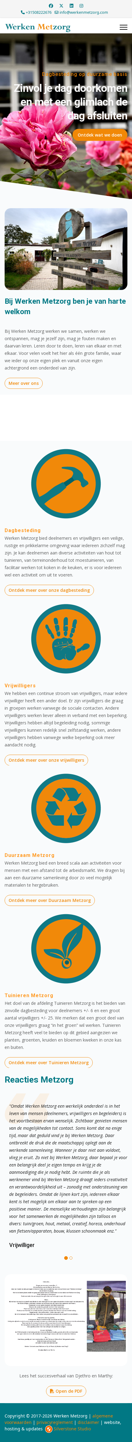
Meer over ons (24, 383)
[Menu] (123, 27)
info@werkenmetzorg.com (84, 12)
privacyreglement (55, 1422)
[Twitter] (61, 6)
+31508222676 (39, 12)
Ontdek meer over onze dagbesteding (49, 590)
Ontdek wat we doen (100, 135)
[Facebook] (51, 6)
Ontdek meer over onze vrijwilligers (46, 760)
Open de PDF (68, 1391)
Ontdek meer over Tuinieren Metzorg (49, 1062)
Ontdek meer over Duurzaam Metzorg (50, 900)
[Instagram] (81, 6)
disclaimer (88, 1422)
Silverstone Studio (72, 1429)
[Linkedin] (71, 6)
